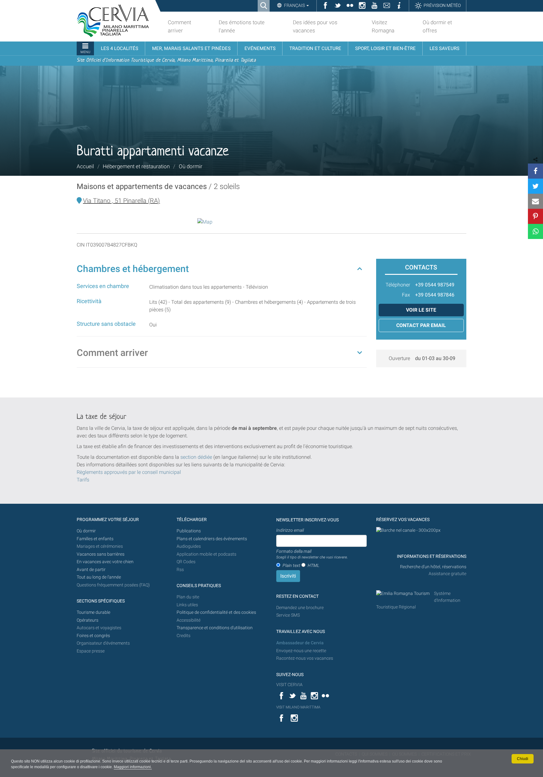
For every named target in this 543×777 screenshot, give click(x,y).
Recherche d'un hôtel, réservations (433, 566)
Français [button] (294, 5)
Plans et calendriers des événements (212, 538)
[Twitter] (535, 186)
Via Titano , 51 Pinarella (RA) (121, 200)
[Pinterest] (535, 216)
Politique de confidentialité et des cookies (216, 612)
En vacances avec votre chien (105, 561)
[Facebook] (535, 171)
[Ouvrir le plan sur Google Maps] (204, 222)
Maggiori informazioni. (133, 767)
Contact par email (421, 325)
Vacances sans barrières (100, 554)
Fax (406, 295)
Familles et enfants (95, 538)
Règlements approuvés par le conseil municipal (129, 472)
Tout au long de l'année (99, 577)
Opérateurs (87, 620)
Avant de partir (91, 569)
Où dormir (190, 166)
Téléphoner (398, 285)
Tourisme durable (93, 612)
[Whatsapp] (535, 231)
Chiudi (522, 759)
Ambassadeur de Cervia (300, 643)
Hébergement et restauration (136, 166)
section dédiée (196, 457)
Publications (189, 531)
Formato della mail (312, 554)
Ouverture (399, 358)
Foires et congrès (93, 635)
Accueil (85, 166)
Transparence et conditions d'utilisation (215, 627)
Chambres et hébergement (133, 268)
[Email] (535, 201)
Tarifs (83, 480)
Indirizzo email (290, 530)
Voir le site (421, 310)
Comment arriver (112, 352)
